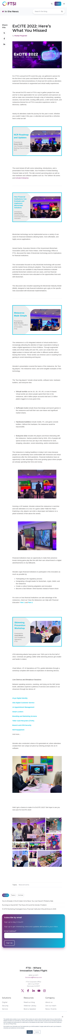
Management (29, 707)
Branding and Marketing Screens (24, 716)
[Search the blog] (62, 11)
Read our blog (29, 1002)
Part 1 (22, 602)
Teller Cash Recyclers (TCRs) (23, 721)
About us (48, 1002)
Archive (20, 895)
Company (50, 998)
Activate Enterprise (22, 178)
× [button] (63, 1016)
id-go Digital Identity (19, 698)
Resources (29, 998)
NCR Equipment (18, 730)
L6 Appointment (18, 707)
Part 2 (30, 602)
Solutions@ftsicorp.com (33, 977)
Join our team (50, 1006)
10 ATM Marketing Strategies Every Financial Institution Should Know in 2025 (29, 909)
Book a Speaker (30, 1009)
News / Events (50, 1009)
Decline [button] (37, 1032)
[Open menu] (64, 4)
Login (58, 4)
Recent (5, 895)
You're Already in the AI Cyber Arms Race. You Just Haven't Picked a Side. (27, 901)
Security (5, 1006)
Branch (15, 725)
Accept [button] (29, 1032)
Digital (4, 1002)
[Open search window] (52, 4)
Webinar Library (30, 1006)
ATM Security (26, 725)
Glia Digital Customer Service (23, 703)
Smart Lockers (17, 712)
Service (5, 1009)
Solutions (6, 998)
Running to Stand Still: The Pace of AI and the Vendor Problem (24, 905)
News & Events (24, 885)
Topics (13, 895)
